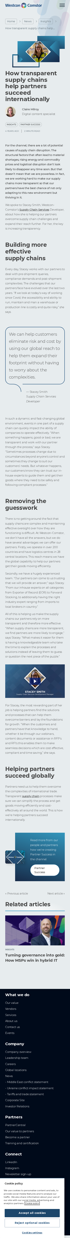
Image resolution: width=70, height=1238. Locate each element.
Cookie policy (32, 1203)
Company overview (18, 1052)
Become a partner (17, 1137)
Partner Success (30, 124)
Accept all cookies (32, 1213)
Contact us (12, 1027)
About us (11, 1021)
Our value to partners (19, 1131)
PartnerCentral (15, 1125)
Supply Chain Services (34, 209)
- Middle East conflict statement (26, 1082)
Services (10, 1015)
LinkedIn (11, 1162)
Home (11, 21)
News (27, 21)
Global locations (16, 1070)
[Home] (23, 5)
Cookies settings (32, 1232)
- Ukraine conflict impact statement (29, 1088)
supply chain (30, 796)
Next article (55, 893)
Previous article (17, 893)
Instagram (12, 1168)
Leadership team (16, 1058)
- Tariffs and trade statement (24, 1094)
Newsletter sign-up (18, 1174)
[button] (35, 681)
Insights (46, 21)
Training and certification (22, 1143)
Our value (11, 1003)
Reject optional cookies (32, 1223)
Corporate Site (14, 1100)
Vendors (10, 1009)
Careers (10, 1064)
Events (9, 1033)
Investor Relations (17, 1106)
